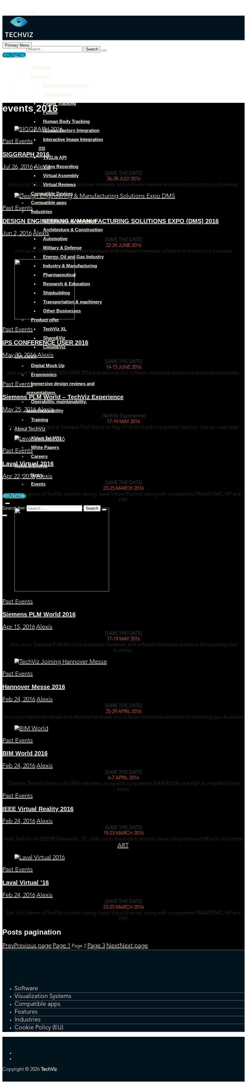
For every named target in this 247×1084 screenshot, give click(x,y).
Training (39, 419)
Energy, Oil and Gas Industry (73, 256)
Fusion (50, 112)
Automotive (55, 238)
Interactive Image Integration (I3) (71, 144)
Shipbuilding (56, 292)
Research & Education (66, 283)
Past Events (17, 602)
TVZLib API (55, 157)
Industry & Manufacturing (70, 265)
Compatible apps (49, 202)
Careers (39, 456)
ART (123, 846)
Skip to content (18, 12)
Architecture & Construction (73, 229)
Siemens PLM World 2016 (39, 614)
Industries (41, 211)
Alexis (44, 627)
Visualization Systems (42, 996)
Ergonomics (44, 374)
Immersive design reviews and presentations (61, 388)
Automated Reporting (66, 85)
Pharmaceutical (59, 274)
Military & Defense (62, 247)
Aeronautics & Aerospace (70, 220)
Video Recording (60, 166)
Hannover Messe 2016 (33, 686)
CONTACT (14, 496)
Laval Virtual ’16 (25, 882)
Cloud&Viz (54, 346)
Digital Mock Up (47, 365)
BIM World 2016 (25, 753)
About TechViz (29, 428)
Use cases (25, 356)
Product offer (45, 319)
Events (38, 484)
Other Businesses (62, 310)
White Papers (45, 447)
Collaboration (57, 94)
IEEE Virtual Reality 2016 (37, 809)
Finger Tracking (59, 103)
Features (40, 76)
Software (40, 67)
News (37, 475)
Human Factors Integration (71, 130)
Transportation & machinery (72, 301)
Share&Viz (54, 337)
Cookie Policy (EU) (38, 1028)
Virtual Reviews (59, 184)
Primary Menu (17, 45)
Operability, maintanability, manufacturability (57, 406)
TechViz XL (55, 328)
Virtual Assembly (61, 175)
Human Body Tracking (66, 121)
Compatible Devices (52, 193)
